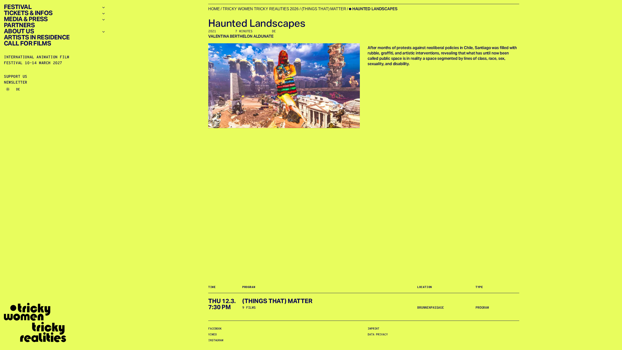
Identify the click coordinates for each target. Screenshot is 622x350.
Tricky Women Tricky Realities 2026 (261, 9)
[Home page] (54, 322)
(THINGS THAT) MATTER (324, 9)
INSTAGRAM (215, 340)
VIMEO (212, 334)
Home (214, 9)
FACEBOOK (215, 328)
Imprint (373, 328)
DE (18, 89)
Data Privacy (378, 334)
